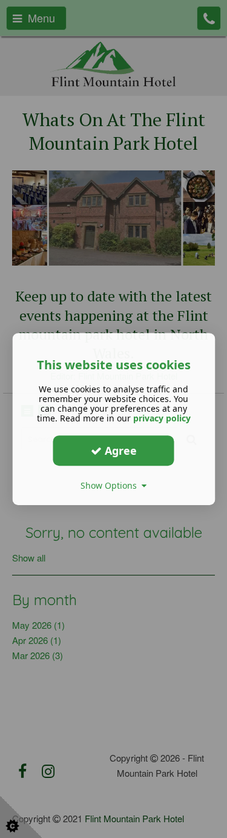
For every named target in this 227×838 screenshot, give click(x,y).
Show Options (111, 485)
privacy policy (162, 418)
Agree (119, 450)
